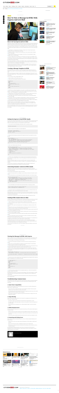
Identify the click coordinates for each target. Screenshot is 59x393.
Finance (10, 6)
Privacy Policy (33, 388)
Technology (13, 6)
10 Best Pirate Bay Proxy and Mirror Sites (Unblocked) (50, 87)
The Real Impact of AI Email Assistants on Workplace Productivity (50, 37)
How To (17, 6)
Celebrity (23, 6)
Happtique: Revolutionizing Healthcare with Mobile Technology (50, 78)
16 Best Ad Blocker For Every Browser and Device (50, 82)
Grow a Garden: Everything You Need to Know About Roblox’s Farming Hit (51, 42)
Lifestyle (19, 6)
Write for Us (25, 388)
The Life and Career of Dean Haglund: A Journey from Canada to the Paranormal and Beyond (50, 73)
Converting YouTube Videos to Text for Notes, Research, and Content (50, 24)
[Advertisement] (20, 13)
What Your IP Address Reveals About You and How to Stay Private (50, 33)
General (31, 6)
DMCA (50, 388)
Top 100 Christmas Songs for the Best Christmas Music (51, 68)
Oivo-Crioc (44, 388)
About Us (21, 388)
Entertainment (27, 6)
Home (4, 6)
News (33, 6)
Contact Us (29, 388)
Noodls (47, 388)
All (35, 6)
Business (7, 6)
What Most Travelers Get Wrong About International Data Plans (51, 28)
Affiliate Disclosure (39, 388)
